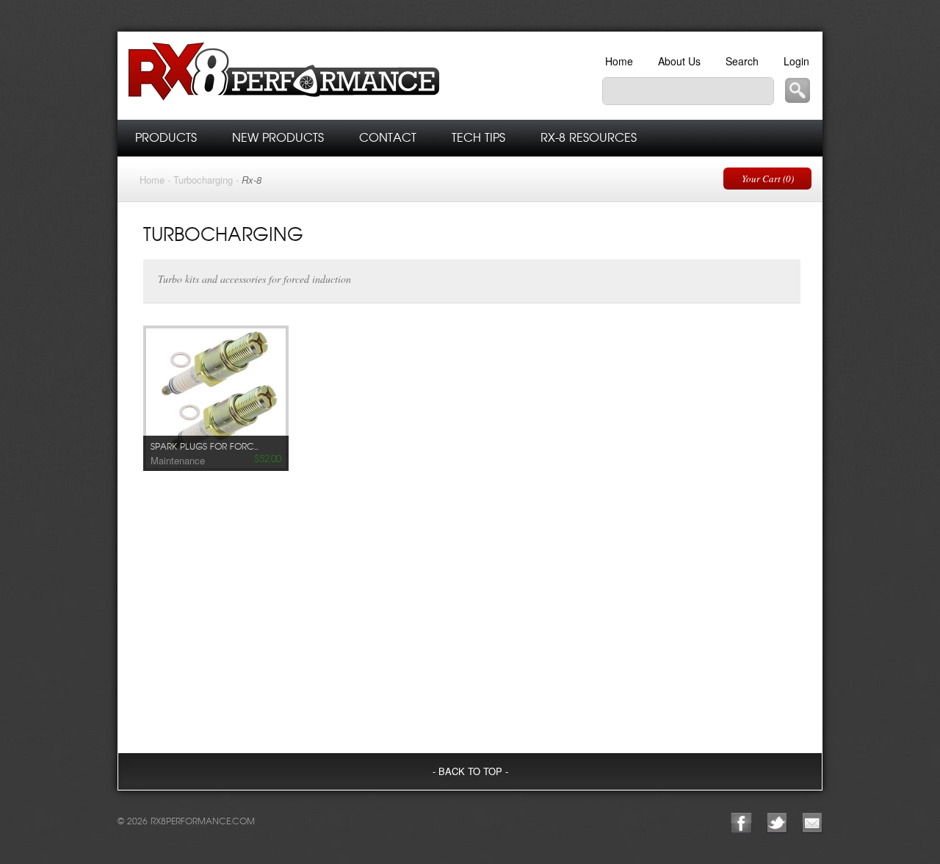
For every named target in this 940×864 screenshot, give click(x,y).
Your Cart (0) (768, 178)
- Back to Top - (470, 771)
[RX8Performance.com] (330, 76)
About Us (679, 61)
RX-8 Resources (588, 138)
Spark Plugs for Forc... (204, 447)
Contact (387, 138)
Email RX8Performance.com (812, 823)
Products (166, 138)
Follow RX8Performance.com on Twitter (777, 823)
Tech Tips (478, 138)
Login (796, 61)
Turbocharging (203, 180)
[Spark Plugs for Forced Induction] (216, 393)
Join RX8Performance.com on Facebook (741, 823)
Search (742, 61)
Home (619, 61)
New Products (278, 138)
